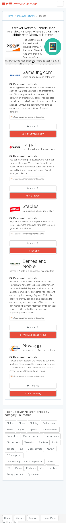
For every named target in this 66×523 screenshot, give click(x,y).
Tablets (10, 449)
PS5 (8, 468)
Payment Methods (24, 4)
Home (10, 16)
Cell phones (49, 423)
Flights (21, 429)
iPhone (18, 468)
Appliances (33, 474)
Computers (12, 436)
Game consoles (50, 429)
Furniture (43, 442)
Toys (21, 449)
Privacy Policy (49, 518)
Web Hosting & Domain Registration (25, 461)
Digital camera (35, 449)
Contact (20, 518)
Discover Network (26, 16)
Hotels (10, 429)
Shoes (22, 423)
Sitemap (33, 518)
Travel (50, 461)
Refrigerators (52, 436)
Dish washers (13, 442)
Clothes (10, 423)
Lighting (53, 468)
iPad (42, 468)
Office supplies (14, 455)
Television (29, 442)
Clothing (34, 423)
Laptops (33, 429)
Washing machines (32, 436)
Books (55, 442)
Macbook (31, 468)
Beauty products (15, 474)
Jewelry (50, 449)
